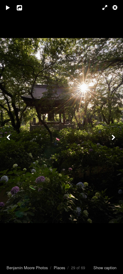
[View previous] (9, 137)
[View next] (114, 137)
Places (59, 267)
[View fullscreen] (102, 7)
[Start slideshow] (8, 7)
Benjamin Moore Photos (27, 267)
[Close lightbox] (115, 7)
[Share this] (23, 7)
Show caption (104, 267)
